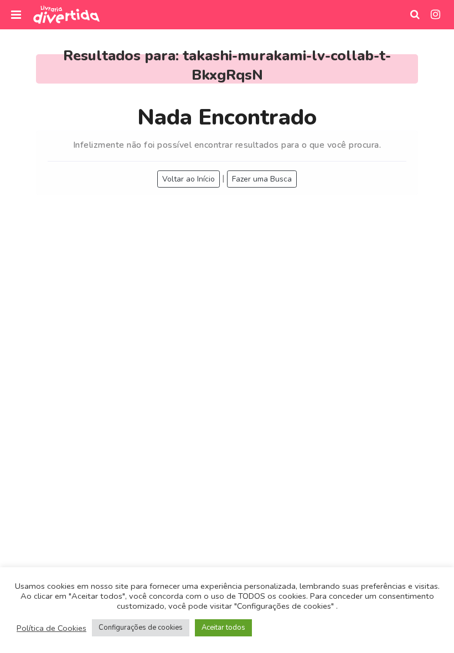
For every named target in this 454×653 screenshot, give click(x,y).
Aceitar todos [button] (223, 628)
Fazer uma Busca (262, 179)
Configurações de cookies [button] (141, 628)
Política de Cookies (51, 628)
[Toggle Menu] (16, 14)
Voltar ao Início (188, 179)
